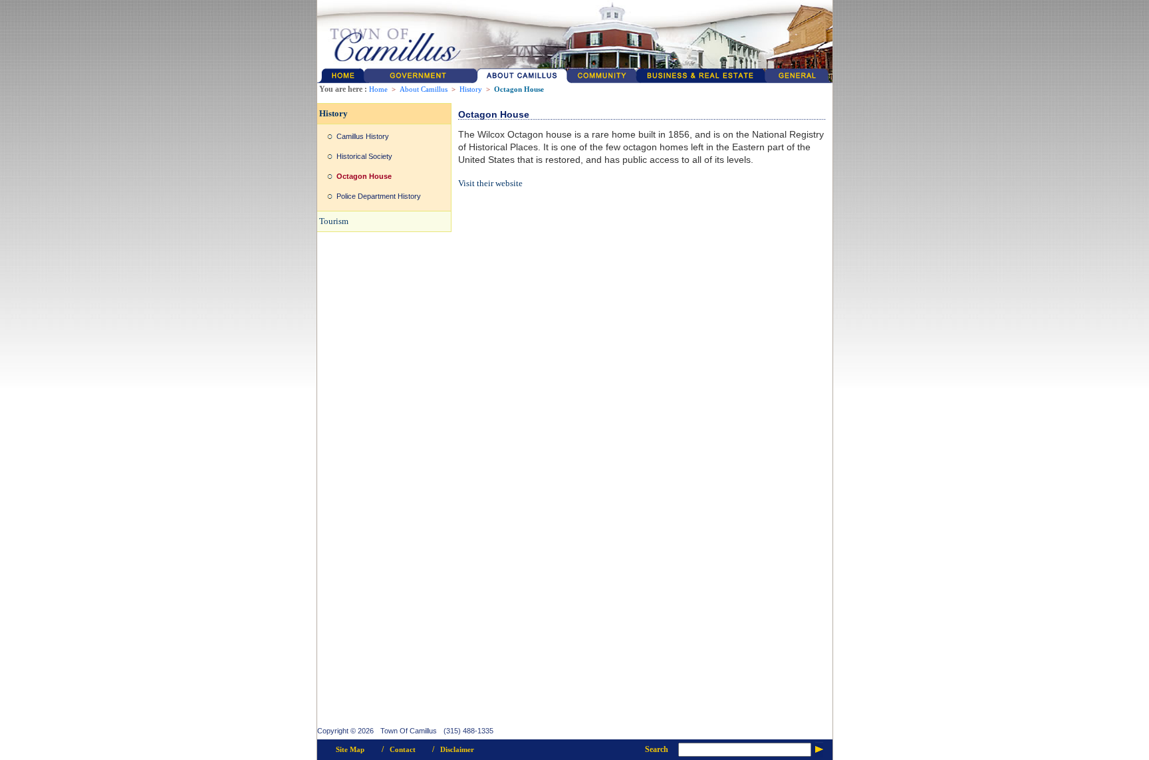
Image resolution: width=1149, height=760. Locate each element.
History (470, 89)
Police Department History (378, 196)
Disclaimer (457, 749)
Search (656, 749)
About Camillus (423, 89)
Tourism (333, 221)
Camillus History (362, 136)
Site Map (350, 749)
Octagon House (519, 89)
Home (378, 89)
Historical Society (364, 156)
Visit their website (490, 183)
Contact (403, 749)
